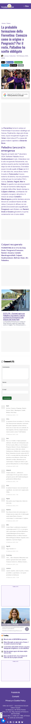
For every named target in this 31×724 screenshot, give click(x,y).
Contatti (15, 696)
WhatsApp (19, 62)
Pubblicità (15, 692)
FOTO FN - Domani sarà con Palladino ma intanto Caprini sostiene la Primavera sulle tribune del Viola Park (14, 317)
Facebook (10, 62)
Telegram (5, 65)
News (8, 23)
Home (3, 23)
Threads (14, 65)
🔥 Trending (4, 635)
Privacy (1, 716)
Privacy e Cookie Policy (16, 700)
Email (21, 65)
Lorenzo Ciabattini (9, 56)
